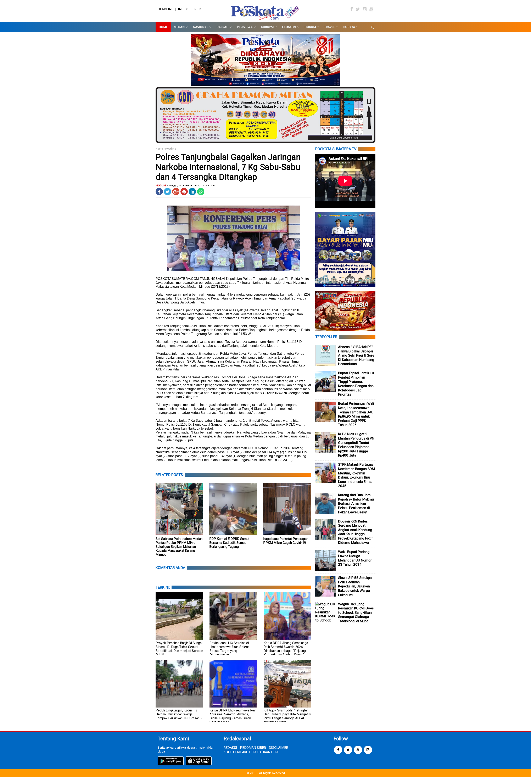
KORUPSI (267, 27)
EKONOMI (289, 27)
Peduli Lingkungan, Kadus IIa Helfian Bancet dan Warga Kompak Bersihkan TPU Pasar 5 (179, 714)
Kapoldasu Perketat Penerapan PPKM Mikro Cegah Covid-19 (285, 541)
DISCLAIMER (278, 748)
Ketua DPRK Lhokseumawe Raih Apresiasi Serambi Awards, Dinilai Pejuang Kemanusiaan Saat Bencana (232, 716)
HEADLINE (165, 9)
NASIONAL (200, 27)
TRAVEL (329, 27)
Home (163, 27)
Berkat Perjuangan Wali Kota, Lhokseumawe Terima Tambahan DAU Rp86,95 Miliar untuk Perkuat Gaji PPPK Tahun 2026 (356, 414)
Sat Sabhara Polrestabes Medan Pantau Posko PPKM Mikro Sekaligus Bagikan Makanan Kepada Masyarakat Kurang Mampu (179, 547)
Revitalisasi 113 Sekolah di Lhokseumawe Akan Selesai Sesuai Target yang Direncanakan (229, 649)
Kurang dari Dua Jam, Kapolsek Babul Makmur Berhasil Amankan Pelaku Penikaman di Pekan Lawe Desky (356, 503)
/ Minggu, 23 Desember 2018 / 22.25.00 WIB (191, 185)
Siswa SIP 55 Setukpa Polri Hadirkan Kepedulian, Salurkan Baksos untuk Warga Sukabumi (355, 586)
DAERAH (223, 27)
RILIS (198, 9)
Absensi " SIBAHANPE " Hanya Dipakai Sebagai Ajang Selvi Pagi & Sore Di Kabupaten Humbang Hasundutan (356, 355)
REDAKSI (230, 748)
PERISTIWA (245, 27)
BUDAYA (349, 27)
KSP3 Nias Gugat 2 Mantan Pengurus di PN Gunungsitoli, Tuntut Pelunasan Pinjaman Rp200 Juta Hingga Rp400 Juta (356, 444)
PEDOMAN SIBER (253, 748)
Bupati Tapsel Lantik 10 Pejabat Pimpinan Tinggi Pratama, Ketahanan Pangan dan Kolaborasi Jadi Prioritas (356, 383)
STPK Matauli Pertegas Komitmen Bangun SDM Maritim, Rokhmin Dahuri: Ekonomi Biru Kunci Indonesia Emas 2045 (356, 475)
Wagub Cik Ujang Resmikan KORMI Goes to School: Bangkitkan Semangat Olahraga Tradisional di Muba (356, 612)
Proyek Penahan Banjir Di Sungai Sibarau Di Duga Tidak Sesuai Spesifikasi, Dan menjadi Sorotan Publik (179, 649)
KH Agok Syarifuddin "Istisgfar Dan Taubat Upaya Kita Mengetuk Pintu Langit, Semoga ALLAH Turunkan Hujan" (287, 716)
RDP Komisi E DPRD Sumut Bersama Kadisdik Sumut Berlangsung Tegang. (229, 543)
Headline (170, 148)
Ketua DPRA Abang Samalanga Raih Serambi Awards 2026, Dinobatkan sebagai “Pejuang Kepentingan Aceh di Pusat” (286, 649)
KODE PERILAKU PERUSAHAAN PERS (251, 752)
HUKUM (310, 27)
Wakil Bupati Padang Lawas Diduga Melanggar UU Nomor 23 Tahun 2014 (355, 558)
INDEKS (184, 9)
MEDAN (179, 27)
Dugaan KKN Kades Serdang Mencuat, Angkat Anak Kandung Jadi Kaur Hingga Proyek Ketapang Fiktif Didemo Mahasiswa (355, 532)
